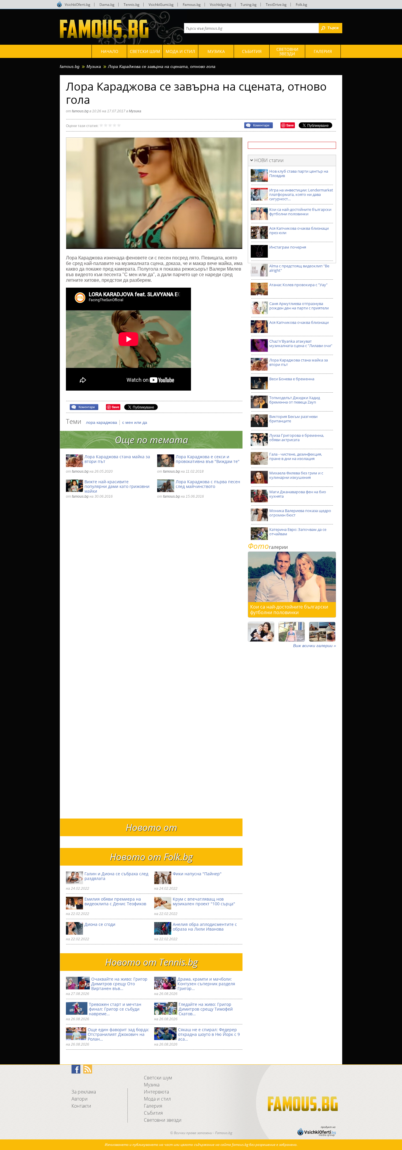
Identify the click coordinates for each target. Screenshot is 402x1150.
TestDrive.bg (276, 4)
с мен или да (134, 422)
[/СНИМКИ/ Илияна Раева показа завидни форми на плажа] (291, 632)
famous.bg (69, 66)
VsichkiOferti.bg (77, 4)
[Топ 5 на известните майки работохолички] (261, 632)
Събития (153, 1113)
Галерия (153, 1106)
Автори (80, 1099)
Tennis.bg (131, 4)
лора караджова (102, 422)
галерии (268, 547)
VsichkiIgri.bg (220, 4)
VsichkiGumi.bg (161, 4)
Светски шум (158, 1077)
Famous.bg (192, 4)
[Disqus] (154, 583)
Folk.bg (301, 4)
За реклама (84, 1092)
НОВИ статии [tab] (269, 160)
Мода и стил (157, 1099)
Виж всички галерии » (314, 645)
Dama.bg (106, 4)
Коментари (261, 125)
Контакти (81, 1106)
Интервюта (156, 1092)
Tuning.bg (248, 4)
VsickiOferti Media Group (59, 4)
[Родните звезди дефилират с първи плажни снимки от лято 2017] (322, 632)
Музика (94, 66)
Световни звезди (163, 1120)
